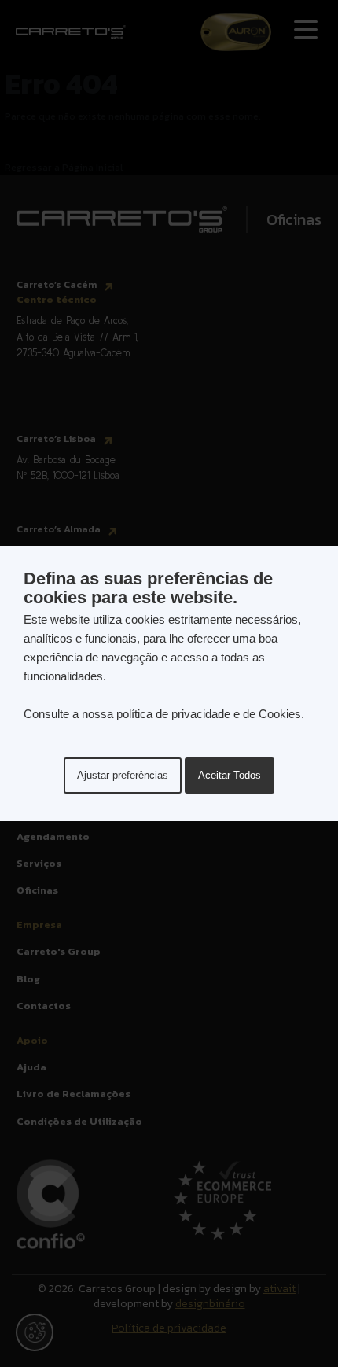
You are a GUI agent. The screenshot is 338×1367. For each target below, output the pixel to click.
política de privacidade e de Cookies (208, 713)
